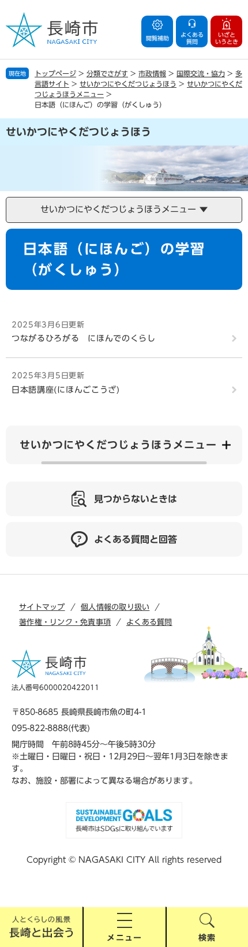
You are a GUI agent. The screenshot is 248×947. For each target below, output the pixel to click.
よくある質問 (149, 622)
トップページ (55, 73)
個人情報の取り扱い (115, 607)
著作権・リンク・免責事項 (65, 622)
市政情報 (152, 73)
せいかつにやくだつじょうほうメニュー (118, 444)
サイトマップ (42, 607)
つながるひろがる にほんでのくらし (84, 338)
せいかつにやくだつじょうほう (128, 83)
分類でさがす (107, 73)
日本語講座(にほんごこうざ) (66, 390)
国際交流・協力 (200, 73)
